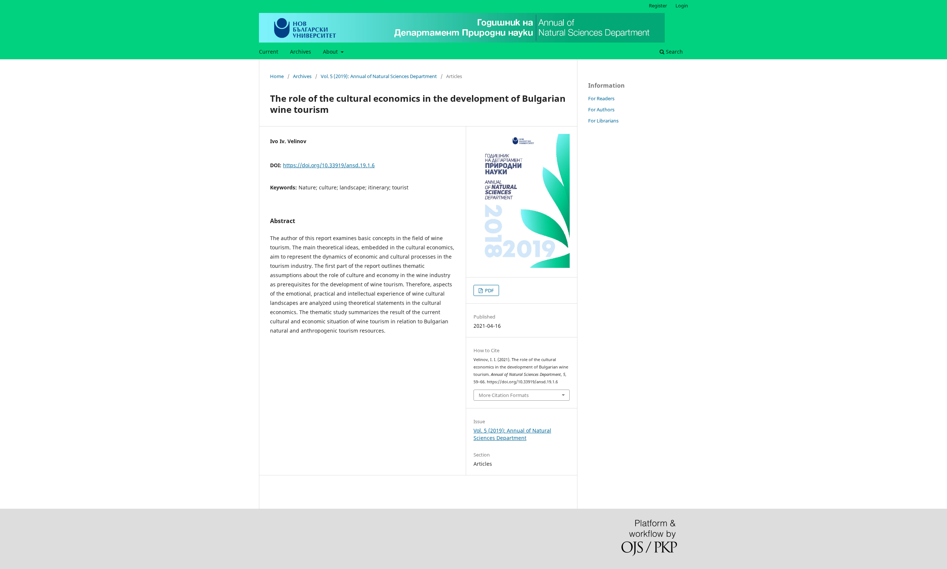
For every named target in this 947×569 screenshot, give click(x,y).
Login (681, 5)
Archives (300, 51)
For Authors (601, 109)
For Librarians (603, 120)
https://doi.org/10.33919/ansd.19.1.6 (329, 165)
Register (658, 5)
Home (277, 76)
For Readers (601, 98)
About (331, 51)
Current (268, 51)
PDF (489, 290)
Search (673, 51)
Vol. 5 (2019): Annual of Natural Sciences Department (379, 76)
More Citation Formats (504, 395)
